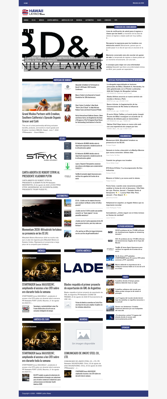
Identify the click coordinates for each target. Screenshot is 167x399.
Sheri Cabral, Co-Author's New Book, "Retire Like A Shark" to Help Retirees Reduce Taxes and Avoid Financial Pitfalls (88, 107)
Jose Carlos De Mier (113, 155)
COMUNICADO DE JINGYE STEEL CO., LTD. (82, 355)
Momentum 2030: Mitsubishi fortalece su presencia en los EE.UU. (41, 231)
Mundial (79, 20)
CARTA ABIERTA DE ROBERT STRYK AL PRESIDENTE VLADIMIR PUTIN (41, 174)
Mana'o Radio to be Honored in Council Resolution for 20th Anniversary (87, 96)
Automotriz (90, 20)
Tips (115, 20)
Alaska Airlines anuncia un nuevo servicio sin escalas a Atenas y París (124, 97)
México (41, 20)
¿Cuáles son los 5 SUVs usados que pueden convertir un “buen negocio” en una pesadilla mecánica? (88, 212)
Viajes (99, 20)
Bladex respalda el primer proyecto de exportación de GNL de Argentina (82, 286)
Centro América (52, 20)
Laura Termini (110, 218)
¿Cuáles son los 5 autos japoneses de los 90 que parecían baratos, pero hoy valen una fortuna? (89, 223)
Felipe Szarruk (111, 181)
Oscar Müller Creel (112, 163)
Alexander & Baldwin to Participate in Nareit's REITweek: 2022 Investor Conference (87, 87)
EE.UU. (34, 20)
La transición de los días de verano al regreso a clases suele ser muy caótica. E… (124, 34)
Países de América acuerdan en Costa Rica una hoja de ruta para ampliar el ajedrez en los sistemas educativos (89, 304)
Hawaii (26, 20)
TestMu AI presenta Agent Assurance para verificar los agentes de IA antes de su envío (88, 176)
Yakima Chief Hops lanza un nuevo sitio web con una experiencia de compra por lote (124, 125)
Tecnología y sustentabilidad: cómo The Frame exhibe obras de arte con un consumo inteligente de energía (46, 308)
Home (26, 3)
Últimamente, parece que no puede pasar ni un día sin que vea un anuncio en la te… (124, 46)
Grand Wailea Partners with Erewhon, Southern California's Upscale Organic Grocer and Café (41, 117)
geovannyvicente (111, 198)
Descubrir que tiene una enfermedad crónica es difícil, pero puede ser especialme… (125, 67)
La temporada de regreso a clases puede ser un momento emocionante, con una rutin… (125, 57)
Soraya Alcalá (110, 173)
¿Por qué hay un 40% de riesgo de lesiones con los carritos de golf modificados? (88, 232)
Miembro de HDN (138, 3)
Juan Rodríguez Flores (113, 208)
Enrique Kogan (111, 145)
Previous (25, 31)
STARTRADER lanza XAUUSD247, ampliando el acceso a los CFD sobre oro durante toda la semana (40, 288)
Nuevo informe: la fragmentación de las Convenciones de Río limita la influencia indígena (122, 106)
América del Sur (67, 20)
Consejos (108, 20)
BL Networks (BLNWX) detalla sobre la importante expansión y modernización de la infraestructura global (88, 145)
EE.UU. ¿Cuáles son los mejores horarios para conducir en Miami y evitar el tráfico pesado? (88, 202)
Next (31, 31)
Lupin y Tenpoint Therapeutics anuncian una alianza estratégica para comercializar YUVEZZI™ (89, 166)
